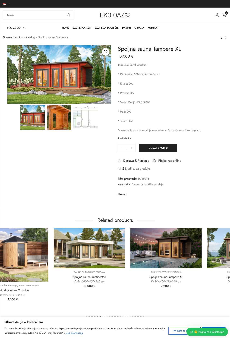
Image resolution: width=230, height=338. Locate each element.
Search (69, 15)
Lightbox (105, 52)
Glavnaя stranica (13, 37)
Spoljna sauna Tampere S (192, 277)
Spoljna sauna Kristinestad (38, 277)
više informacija (74, 333)
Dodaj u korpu (158, 148)
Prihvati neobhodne (184, 330)
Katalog (30, 37)
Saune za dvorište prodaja (147, 184)
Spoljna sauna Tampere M (114, 277)
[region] (115, 327)
